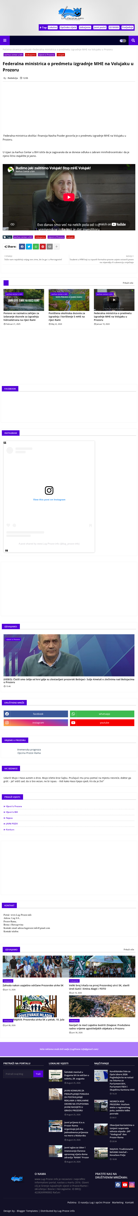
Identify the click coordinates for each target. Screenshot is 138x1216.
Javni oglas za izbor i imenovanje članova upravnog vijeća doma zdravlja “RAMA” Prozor (76, 1152)
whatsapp (104, 713)
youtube (104, 722)
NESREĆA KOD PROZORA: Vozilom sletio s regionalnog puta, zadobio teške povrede (120, 1107)
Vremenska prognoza (29, 749)
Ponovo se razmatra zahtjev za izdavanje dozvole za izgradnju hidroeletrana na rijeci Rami (21, 316)
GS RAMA (114, 27)
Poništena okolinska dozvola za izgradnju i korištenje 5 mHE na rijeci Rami (67, 316)
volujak (27, 49)
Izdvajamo (85, 27)
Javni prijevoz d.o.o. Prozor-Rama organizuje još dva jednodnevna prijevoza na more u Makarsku (76, 1129)
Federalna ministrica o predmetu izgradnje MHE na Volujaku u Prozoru (113, 316)
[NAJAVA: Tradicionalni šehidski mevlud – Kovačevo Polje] (101, 1153)
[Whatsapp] (36, 246)
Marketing (118, 1202)
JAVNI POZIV (12, 823)
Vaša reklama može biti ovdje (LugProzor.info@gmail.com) (69, 1049)
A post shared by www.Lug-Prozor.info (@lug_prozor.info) (49, 543)
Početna (71, 1202)
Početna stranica (12, 49)
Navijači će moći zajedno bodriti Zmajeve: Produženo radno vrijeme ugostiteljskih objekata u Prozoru (99, 1026)
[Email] (50, 246)
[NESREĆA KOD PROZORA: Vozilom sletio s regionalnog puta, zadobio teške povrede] (101, 1106)
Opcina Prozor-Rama (29, 753)
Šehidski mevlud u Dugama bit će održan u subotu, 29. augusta (76, 1075)
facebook (38, 713)
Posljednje (127, 27)
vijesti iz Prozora (46, 54)
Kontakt (129, 1202)
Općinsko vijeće (68, 27)
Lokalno (52, 27)
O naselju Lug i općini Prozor (94, 1202)
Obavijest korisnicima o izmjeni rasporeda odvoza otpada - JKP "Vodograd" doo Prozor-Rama (122, 1131)
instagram (38, 722)
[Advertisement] (69, 359)
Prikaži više (128, 282)
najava (9, 818)
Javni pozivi (100, 27)
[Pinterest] (43, 246)
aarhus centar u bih (13, 54)
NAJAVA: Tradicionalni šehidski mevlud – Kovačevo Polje (121, 1152)
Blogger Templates (27, 1210)
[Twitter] (29, 246)
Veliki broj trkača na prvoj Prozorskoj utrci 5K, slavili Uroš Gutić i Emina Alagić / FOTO (99, 987)
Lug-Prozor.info (66, 1210)
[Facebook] (22, 246)
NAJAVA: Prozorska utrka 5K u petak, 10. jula (38, 1019)
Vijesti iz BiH (12, 812)
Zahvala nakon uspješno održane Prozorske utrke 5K (33, 985)
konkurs (10, 829)
